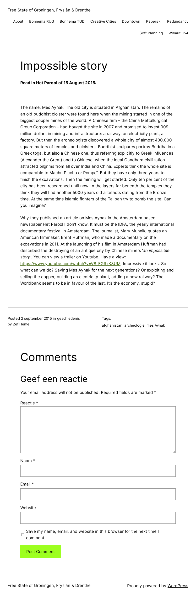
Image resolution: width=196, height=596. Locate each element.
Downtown (131, 21)
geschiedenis (68, 318)
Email (27, 483)
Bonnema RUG (41, 21)
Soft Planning (151, 33)
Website (28, 507)
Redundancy (177, 21)
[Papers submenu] (160, 22)
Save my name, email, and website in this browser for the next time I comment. (92, 534)
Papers (152, 21)
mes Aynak (156, 325)
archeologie (134, 325)
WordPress (178, 585)
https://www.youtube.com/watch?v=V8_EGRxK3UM (70, 263)
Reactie (29, 402)
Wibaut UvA (178, 33)
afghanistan (112, 325)
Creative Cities (103, 21)
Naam (27, 460)
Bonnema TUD (72, 21)
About (18, 21)
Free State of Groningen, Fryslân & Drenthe (49, 9)
